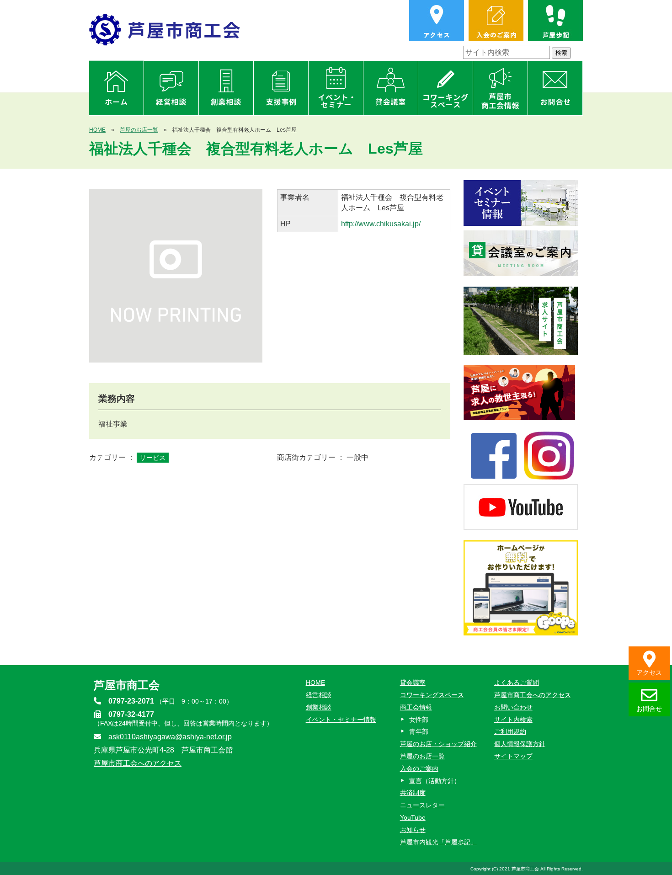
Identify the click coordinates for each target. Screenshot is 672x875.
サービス (152, 457)
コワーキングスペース (432, 695)
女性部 (418, 719)
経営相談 (318, 695)
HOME (97, 130)
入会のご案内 (419, 768)
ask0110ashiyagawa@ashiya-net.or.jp (170, 737)
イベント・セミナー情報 (341, 719)
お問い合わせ (513, 707)
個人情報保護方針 (519, 743)
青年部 (418, 731)
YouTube (413, 817)
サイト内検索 (513, 719)
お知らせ (413, 829)
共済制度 (413, 792)
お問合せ (649, 708)
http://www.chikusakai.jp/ (381, 224)
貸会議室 (413, 682)
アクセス (649, 672)
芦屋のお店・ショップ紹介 (438, 743)
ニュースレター (422, 805)
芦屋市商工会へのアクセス (137, 763)
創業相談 (318, 707)
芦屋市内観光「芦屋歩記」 (438, 842)
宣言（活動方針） (434, 780)
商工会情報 (416, 707)
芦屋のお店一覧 (139, 130)
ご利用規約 (510, 731)
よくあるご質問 (516, 682)
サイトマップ (513, 756)
